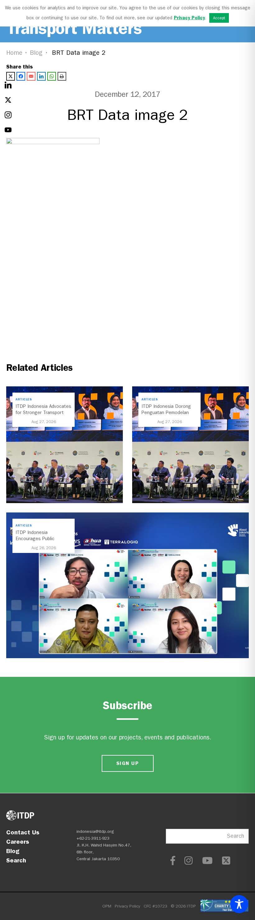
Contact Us (22, 832)
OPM (106, 906)
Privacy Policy (127, 906)
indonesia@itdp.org (95, 831)
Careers (17, 841)
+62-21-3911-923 (92, 838)
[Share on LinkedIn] (41, 76)
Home (14, 52)
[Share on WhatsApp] (51, 76)
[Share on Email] (31, 76)
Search (16, 860)
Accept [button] (219, 18)
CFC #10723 (155, 906)
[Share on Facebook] (20, 76)
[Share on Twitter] (10, 76)
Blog (36, 52)
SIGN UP (127, 763)
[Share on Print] (62, 76)
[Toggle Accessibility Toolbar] (239, 904)
